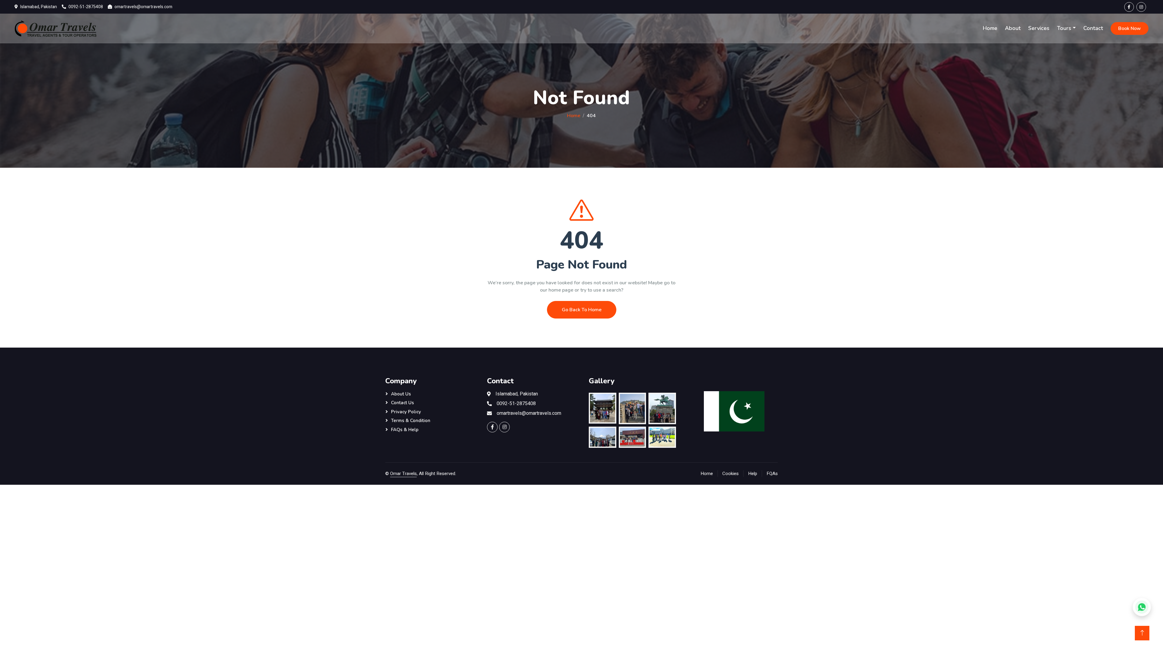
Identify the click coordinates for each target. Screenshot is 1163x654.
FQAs (772, 473)
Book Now (1129, 28)
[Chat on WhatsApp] (1141, 607)
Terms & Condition (410, 421)
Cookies (730, 473)
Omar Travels (403, 473)
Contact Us (402, 403)
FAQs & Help (405, 430)
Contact (1093, 28)
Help (752, 473)
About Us (401, 394)
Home (990, 28)
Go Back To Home (581, 309)
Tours (1064, 28)
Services (1038, 28)
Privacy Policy (406, 412)
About (1013, 28)
